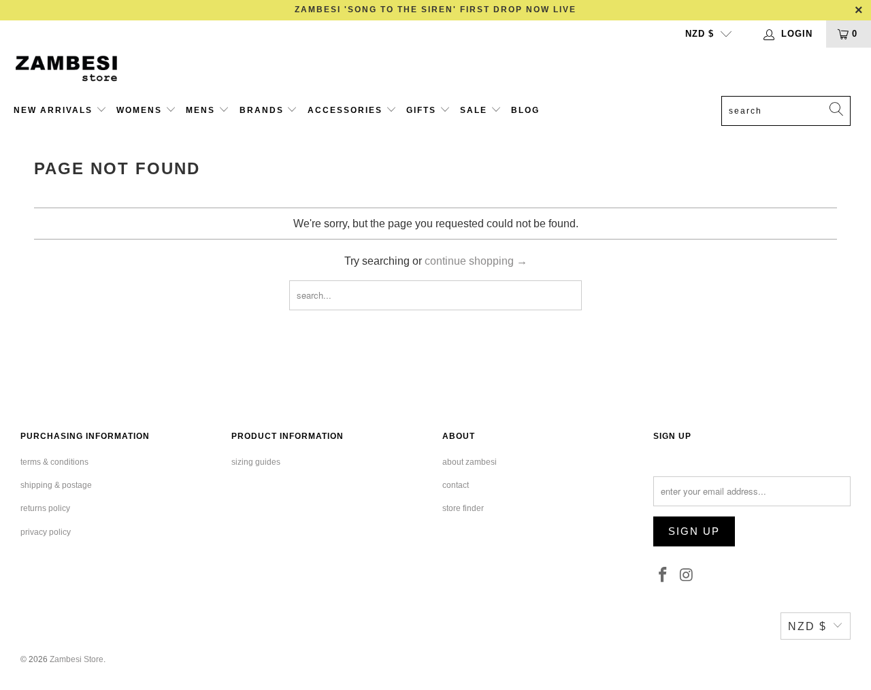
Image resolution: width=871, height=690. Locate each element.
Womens (140, 110)
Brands (263, 110)
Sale (475, 110)
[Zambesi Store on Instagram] (687, 576)
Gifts (423, 110)
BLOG (525, 110)
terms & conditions (54, 462)
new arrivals (55, 110)
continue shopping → (476, 261)
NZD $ (699, 34)
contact (455, 485)
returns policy (45, 508)
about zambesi (469, 462)
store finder (463, 508)
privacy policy (45, 532)
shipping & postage (56, 485)
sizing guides (255, 462)
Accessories (347, 110)
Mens (202, 110)
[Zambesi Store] (76, 68)
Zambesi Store (76, 659)
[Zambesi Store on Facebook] (663, 576)
